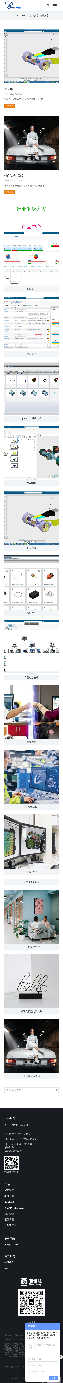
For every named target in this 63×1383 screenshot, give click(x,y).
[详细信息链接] (31, 56)
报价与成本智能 (13, 175)
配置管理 (9, 88)
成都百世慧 (8, 1367)
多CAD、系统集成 (31, 418)
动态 (6, 1268)
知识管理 (31, 612)
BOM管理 (31, 483)
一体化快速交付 (31, 946)
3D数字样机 (31, 871)
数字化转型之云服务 (31, 1011)
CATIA (18, 1367)
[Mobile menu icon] (55, 5)
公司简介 (9, 1262)
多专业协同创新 (31, 882)
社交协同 (31, 742)
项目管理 (31, 289)
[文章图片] (31, 259)
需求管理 (31, 353)
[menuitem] (31, 1190)
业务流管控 (31, 806)
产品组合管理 (31, 677)
